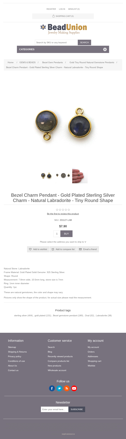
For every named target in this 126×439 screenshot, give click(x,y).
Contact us (13, 370)
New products (54, 365)
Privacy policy (14, 356)
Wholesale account (57, 370)
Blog (50, 352)
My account (93, 347)
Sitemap (12, 347)
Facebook (52, 388)
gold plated (40, 315)
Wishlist (91, 365)
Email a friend (90, 249)
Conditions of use (16, 361)
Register (51, 9)
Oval (87, 315)
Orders (91, 352)
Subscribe (77, 409)
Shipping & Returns (17, 352)
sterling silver (20, 315)
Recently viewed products (60, 356)
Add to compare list (65, 249)
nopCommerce (68, 434)
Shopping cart (94, 361)
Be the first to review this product (63, 213)
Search (84, 42)
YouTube (74, 388)
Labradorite (101, 315)
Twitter (59, 388)
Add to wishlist (40, 249)
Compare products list (58, 361)
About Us (12, 365)
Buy (66, 233)
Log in (62, 9)
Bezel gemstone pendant (65, 315)
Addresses (93, 356)
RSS (67, 388)
